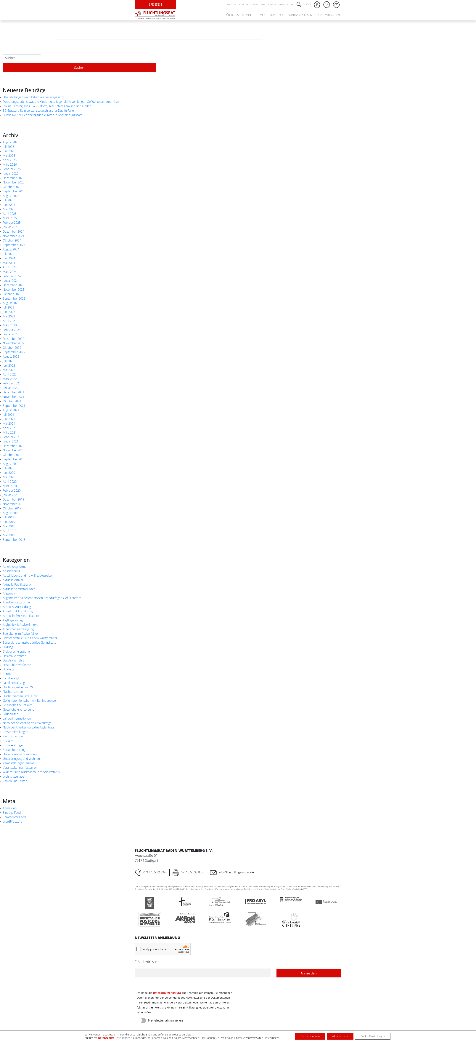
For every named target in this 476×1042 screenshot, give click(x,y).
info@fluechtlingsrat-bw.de (236, 872)
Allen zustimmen (310, 1036)
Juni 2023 (9, 312)
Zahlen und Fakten (15, 781)
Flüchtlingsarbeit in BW (18, 687)
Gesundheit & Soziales (17, 705)
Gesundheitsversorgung (18, 709)
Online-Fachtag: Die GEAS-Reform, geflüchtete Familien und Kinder (47, 106)
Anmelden (10, 808)
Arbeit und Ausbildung (18, 611)
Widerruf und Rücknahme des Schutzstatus (31, 772)
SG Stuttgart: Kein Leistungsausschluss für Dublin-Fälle (38, 110)
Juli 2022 (8, 361)
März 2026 (10, 164)
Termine (247, 15)
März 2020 (10, 486)
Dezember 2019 (13, 499)
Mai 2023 (9, 316)
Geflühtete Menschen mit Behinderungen (30, 701)
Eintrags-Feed (12, 813)
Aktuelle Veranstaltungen (19, 589)
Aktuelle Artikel (13, 580)
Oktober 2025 (12, 187)
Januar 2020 (10, 495)
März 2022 (10, 379)
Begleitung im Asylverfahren (21, 634)
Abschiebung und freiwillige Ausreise (27, 575)
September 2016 (14, 540)
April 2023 (10, 321)
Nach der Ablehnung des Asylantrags (27, 723)
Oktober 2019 (12, 508)
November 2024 (13, 236)
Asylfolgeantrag (13, 620)
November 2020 (13, 450)
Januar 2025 (10, 227)
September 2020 (14, 459)
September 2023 (14, 298)
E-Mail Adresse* (147, 961)
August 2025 (11, 196)
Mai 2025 (9, 209)
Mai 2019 (9, 526)
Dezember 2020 (13, 446)
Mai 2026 (9, 156)
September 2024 (14, 245)
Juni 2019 (9, 522)
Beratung (259, 4)
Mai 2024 (9, 263)
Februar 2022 (12, 383)
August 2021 (11, 410)
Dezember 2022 (13, 339)
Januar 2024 (10, 281)
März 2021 (10, 432)
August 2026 (11, 142)
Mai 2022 (9, 370)
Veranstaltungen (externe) (19, 767)
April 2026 (10, 160)
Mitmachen (332, 15)
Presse (272, 4)
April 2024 (10, 267)
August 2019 (11, 513)
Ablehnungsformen (15, 567)
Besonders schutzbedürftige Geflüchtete (29, 642)
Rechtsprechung (13, 736)
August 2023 (11, 303)
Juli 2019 (8, 517)
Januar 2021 (10, 441)
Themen (260, 15)
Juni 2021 (9, 419)
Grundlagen (276, 15)
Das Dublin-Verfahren (17, 665)
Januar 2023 (10, 334)
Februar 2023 (12, 330)
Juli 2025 (8, 200)
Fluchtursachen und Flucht (20, 696)
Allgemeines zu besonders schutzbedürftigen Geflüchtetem (42, 598)
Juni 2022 (9, 365)
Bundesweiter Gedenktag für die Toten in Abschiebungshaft (42, 115)
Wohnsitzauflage (13, 776)
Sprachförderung (14, 750)
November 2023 (13, 289)
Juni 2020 (9, 473)
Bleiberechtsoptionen (17, 651)
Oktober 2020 (12, 455)
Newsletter (286, 4)
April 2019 (10, 531)
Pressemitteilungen (15, 732)
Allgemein (9, 593)
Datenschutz (106, 1038)
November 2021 (13, 397)
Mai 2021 (9, 423)
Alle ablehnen (340, 1036)
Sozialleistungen (13, 745)
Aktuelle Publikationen (17, 584)
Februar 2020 (12, 490)
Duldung (8, 669)
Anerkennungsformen (17, 602)
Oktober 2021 (12, 401)
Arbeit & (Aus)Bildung (17, 607)
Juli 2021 (8, 415)
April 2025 (10, 214)
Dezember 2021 (13, 392)
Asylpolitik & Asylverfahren (20, 625)
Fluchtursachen (13, 692)
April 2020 (10, 482)
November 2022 (13, 343)
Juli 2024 (8, 254)
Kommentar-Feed (14, 817)
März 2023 (10, 325)
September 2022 (14, 352)
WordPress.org (12, 821)
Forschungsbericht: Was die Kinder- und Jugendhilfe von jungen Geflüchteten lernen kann (61, 102)
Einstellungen (271, 1038)
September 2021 (14, 406)
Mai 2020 (9, 477)
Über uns (232, 15)
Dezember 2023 (13, 285)
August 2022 (11, 356)
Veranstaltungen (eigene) (19, 763)
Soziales (8, 741)
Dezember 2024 (13, 231)
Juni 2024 (9, 258)
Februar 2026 (12, 169)
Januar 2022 (10, 388)
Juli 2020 (8, 468)
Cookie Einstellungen (373, 1036)
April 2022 (10, 374)
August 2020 (11, 464)
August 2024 (11, 249)
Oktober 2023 (12, 294)
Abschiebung (11, 571)
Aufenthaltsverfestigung (18, 629)
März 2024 (10, 272)
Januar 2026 (10, 173)
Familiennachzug (14, 683)
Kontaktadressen (300, 15)
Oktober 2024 (12, 240)
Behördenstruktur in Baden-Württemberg (30, 638)
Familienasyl (11, 678)
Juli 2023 (8, 307)
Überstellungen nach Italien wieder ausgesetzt (33, 97)
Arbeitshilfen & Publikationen (22, 616)
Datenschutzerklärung (167, 993)
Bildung (8, 647)
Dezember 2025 (13, 178)
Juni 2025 (9, 205)
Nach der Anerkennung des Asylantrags (28, 727)
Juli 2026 (8, 147)
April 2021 (10, 428)
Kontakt (244, 4)
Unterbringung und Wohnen (21, 759)
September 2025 (14, 191)
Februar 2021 (12, 437)
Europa (7, 674)
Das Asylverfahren (14, 656)
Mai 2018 (9, 535)
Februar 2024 (12, 276)
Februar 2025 (12, 222)
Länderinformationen (17, 718)
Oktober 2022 (12, 348)
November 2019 (13, 504)
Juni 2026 (9, 151)
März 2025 (10, 218)
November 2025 (13, 182)
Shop (318, 15)
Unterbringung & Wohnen (20, 754)
